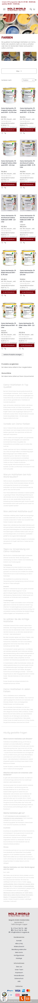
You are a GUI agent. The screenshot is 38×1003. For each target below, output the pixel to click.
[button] (2, 133)
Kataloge (19, 958)
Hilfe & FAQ (19, 944)
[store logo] (17, 10)
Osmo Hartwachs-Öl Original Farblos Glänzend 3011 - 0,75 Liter (28, 110)
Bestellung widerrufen (19, 949)
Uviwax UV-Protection (17, 897)
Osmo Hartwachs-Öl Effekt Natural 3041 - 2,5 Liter (27, 273)
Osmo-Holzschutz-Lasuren (22, 884)
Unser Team (19, 970)
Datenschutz (19, 978)
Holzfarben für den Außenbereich (13, 818)
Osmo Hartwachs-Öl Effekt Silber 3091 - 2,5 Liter (26, 325)
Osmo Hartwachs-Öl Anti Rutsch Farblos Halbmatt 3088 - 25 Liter (27, 219)
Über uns (19, 967)
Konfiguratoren (19, 955)
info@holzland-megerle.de (20, 932)
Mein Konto (19, 952)
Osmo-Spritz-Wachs (13, 895)
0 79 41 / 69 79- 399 (20, 930)
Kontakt (19, 941)
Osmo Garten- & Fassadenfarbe (24, 886)
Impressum (19, 973)
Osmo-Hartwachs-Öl (17, 892)
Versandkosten (6, 121)
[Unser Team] (21, 998)
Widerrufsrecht (19, 947)
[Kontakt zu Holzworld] (27, 998)
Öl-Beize (22, 895)
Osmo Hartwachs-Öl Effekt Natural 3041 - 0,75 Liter (8, 273)
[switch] (4, 1000)
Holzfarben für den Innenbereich (17, 816)
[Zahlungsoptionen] (19, 993)
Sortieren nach (6, 80)
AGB (19, 981)
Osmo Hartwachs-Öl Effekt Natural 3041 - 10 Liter (9, 325)
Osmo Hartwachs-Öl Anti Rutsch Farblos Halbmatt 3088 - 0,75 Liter (27, 164)
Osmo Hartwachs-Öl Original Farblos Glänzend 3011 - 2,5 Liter (9, 163)
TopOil (26, 892)
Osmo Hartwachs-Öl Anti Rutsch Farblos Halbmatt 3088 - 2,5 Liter (8, 219)
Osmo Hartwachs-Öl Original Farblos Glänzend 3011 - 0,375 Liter (9, 110)
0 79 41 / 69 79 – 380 (20, 928)
